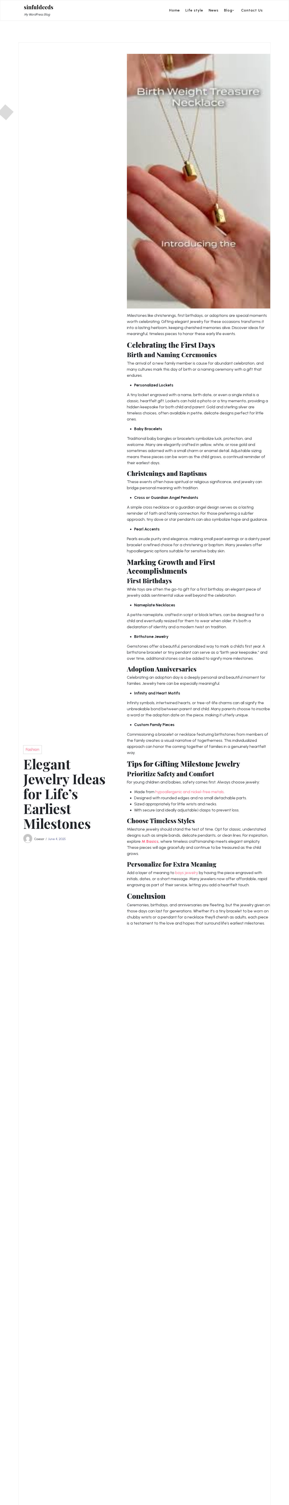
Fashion (32, 749)
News (214, 10)
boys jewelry (186, 872)
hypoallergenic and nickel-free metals (189, 791)
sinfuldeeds (38, 7)
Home (174, 10)
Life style (194, 10)
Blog (228, 10)
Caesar (39, 839)
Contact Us (252, 10)
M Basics (150, 841)
